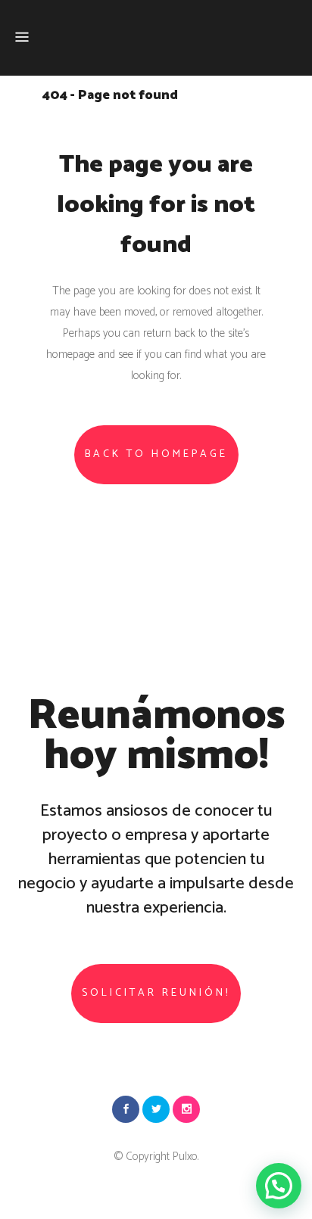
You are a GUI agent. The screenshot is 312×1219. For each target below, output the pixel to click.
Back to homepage (156, 454)
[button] (278, 1185)
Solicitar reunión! (156, 993)
